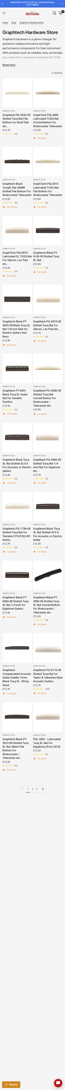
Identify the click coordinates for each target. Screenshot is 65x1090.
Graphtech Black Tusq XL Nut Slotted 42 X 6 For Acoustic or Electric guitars (16, 465)
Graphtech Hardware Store (32, 22)
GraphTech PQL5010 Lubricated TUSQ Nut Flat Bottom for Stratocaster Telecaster (47, 189)
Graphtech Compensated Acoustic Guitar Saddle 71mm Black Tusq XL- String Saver (16, 677)
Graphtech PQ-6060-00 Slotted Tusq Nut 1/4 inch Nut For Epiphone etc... (47, 465)
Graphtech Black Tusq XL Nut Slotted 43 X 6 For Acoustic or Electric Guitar (47, 534)
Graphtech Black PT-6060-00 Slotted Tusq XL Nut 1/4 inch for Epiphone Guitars (15, 603)
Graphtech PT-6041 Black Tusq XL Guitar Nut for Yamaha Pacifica (15, 396)
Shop (14, 22)
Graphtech (8, 180)
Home (5, 22)
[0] (59, 13)
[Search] (54, 13)
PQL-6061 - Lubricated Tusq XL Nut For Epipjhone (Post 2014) (46, 743)
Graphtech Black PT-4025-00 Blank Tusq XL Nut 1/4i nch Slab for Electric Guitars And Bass (16, 329)
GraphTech (8, 111)
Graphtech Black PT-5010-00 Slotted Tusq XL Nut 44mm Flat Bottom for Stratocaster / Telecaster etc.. (15, 749)
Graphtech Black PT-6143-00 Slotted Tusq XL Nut (46, 256)
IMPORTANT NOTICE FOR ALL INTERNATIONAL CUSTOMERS (25, 3)
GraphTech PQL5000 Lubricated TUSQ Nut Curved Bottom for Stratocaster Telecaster (47, 120)
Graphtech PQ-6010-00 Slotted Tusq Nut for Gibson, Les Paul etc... (47, 325)
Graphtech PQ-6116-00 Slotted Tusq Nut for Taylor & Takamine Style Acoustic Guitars (47, 675)
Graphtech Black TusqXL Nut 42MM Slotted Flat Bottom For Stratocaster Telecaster (17, 189)
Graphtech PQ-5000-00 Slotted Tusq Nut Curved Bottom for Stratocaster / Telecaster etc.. (47, 398)
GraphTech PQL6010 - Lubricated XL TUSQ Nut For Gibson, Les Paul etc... (17, 258)
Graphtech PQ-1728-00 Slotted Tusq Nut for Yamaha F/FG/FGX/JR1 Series (16, 534)
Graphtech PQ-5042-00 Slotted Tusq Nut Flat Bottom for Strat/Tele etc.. (16, 120)
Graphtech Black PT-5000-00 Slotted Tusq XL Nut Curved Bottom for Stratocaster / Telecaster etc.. (46, 605)
